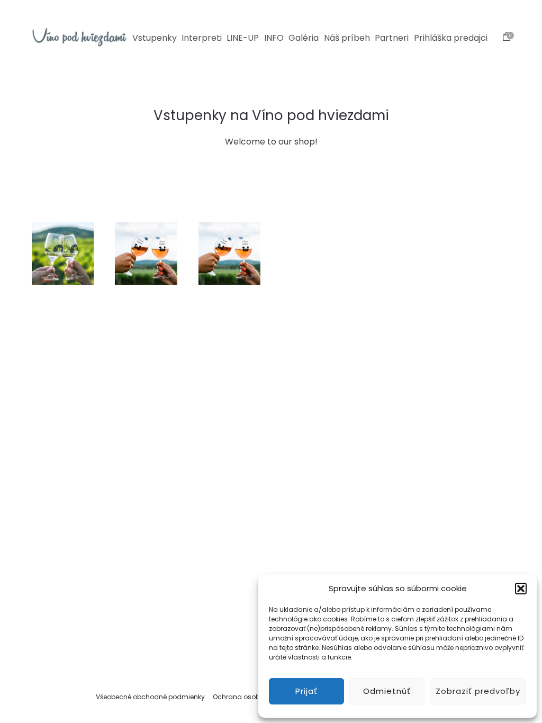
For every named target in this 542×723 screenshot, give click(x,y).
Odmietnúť (387, 691)
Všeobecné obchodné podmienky (150, 696)
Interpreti (202, 38)
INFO (274, 38)
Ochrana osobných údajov (257, 696)
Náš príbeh (347, 38)
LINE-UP (243, 38)
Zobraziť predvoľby (478, 691)
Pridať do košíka (63, 289)
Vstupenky (154, 38)
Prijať (306, 691)
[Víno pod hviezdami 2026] (79, 37)
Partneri (392, 38)
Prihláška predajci (450, 38)
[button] (521, 588)
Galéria (303, 38)
